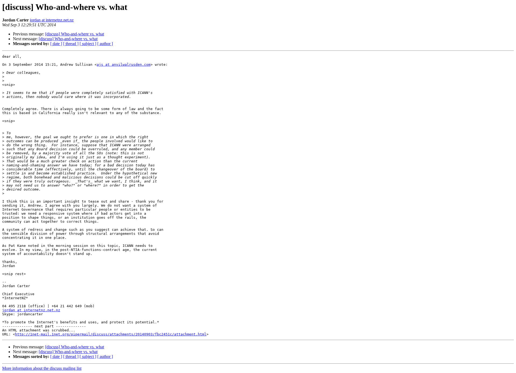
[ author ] (105, 43)
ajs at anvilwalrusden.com (123, 65)
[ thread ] (70, 43)
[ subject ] (88, 43)
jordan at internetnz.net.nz (52, 20)
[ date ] (56, 43)
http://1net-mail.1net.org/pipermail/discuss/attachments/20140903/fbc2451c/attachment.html (110, 334)
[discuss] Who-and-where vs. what (74, 34)
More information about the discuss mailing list (41, 368)
